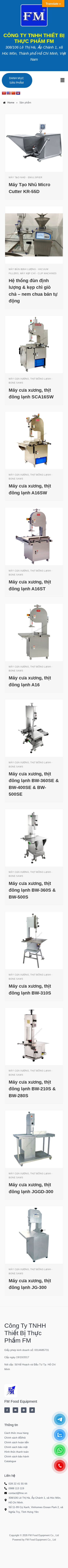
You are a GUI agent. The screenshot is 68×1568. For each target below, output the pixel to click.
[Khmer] (18, 93)
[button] (62, 80)
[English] (9, 93)
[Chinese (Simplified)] (13, 93)
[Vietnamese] (4, 93)
